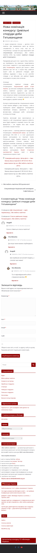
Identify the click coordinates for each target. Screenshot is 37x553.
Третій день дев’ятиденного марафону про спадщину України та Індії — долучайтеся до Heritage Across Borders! (17, 508)
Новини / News (7, 22)
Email (3, 328)
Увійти (3, 520)
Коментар (5, 296)
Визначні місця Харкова (8, 398)
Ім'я (3, 319)
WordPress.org (5, 528)
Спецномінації (16, 22)
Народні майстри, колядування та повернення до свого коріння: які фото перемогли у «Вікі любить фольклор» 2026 (17, 502)
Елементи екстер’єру (7, 381)
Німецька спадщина (7, 389)
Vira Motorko (15, 41)
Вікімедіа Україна (10, 484)
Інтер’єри (4, 387)
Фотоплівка (4, 395)
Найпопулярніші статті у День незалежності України (17, 488)
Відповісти (10, 233)
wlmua (18, 459)
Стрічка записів (6, 523)
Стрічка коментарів (7, 526)
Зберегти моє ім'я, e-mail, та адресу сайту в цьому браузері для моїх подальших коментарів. (18, 349)
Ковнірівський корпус (19, 133)
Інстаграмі (14, 461)
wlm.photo (4, 419)
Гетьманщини (11, 67)
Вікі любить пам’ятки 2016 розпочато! (16, 184)
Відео (3, 375)
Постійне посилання (25, 225)
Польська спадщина (7, 392)
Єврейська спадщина (7, 384)
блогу (13, 463)
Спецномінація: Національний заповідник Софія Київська (19, 190)
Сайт (3, 336)
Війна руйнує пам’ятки (8, 378)
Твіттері (20, 461)
